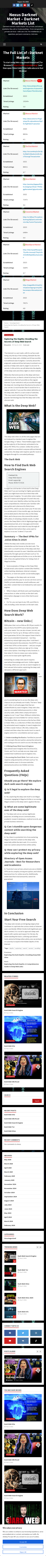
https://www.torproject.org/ (25, 65)
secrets (31, 948)
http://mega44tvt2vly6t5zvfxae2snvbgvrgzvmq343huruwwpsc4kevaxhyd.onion (32, 289)
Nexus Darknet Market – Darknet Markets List (23, 19)
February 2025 (9, 1176)
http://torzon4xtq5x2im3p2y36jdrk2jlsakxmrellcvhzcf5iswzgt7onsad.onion (33, 153)
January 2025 (9, 1180)
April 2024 (8, 1217)
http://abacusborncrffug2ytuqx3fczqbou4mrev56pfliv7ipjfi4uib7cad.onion (33, 121)
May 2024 (7, 1213)
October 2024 (9, 1192)
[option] (23, 1262)
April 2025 (8, 1168)
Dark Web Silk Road (23, 1065)
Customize (23, 1547)
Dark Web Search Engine (23, 994)
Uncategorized (9, 335)
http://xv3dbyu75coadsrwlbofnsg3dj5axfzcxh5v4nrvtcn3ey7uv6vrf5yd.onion (32, 219)
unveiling (37, 948)
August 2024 (9, 1201)
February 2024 (9, 1225)
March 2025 (8, 1172)
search (25, 948)
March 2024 (8, 1221)
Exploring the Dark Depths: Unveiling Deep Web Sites (22, 954)
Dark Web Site (23, 1029)
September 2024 (10, 1197)
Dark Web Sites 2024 (10, 1275)
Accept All (23, 1542)
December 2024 (10, 1184)
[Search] (41, 44)
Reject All (23, 1552)
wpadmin (8, 345)
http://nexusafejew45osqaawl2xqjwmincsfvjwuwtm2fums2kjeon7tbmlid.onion (33, 88)
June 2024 (8, 1209)
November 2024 (10, 1188)
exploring (18, 948)
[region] (23, 1540)
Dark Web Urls (10, 1289)
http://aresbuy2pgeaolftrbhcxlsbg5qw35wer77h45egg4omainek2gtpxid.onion (32, 186)
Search (7, 1095)
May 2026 (7, 1160)
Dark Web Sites (10, 1131)
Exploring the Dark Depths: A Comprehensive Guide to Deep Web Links (21, 964)
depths (11, 948)
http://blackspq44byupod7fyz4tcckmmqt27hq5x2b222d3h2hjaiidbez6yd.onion (33, 253)
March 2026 (8, 1164)
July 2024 (7, 1205)
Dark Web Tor (9, 1127)
